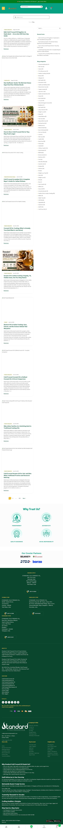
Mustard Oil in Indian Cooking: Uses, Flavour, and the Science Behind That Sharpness (15, 326)
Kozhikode (43, 790)
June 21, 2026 (16, 374)
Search (41, 7)
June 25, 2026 (16, 273)
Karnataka (17, 786)
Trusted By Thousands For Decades (13, 795)
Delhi (5, 790)
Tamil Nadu (12, 786)
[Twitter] (15, 702)
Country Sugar (49, 803)
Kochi (47, 790)
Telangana (34, 786)
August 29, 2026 (16, 29)
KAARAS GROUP (12, 820)
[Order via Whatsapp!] (59, 825)
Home (30, 22)
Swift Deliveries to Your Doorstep (13, 777)
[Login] (19, 826)
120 (19, 498)
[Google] (3, 702)
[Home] (6, 826)
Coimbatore (56, 790)
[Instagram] (12, 702)
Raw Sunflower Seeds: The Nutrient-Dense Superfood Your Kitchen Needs (17, 84)
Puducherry (51, 790)
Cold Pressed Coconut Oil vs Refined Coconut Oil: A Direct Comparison (15, 378)
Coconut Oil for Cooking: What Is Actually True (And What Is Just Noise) (17, 229)
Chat (31, 827)
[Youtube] (6, 702)
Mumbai (8, 790)
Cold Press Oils (6, 80)
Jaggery (54, 803)
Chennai (5, 779)
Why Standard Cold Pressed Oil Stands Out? (16, 764)
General (5, 322)
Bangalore (39, 779)
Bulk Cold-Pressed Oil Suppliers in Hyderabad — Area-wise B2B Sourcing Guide (16, 34)
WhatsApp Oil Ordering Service (10, 814)
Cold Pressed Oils (35, 803)
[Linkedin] (18, 702)
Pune (12, 790)
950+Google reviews (15, 772)
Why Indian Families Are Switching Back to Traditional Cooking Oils (17, 427)
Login (19, 827)
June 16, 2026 (16, 471)
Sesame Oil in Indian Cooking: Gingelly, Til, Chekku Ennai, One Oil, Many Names (17, 277)
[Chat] (31, 826)
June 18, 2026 (16, 423)
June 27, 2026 (16, 129)
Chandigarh (28, 790)
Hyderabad (11, 779)
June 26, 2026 (19, 176)
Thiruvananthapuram (35, 790)
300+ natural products (13, 774)
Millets (3, 805)
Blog (33, 22)
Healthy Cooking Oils (8, 29)
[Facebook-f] (9, 702)
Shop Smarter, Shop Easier (10, 808)
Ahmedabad (19, 790)
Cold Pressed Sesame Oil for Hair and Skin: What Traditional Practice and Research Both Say (18, 475)
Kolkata (14, 790)
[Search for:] (49, 28)
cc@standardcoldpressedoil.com (9, 733)
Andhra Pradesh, (26, 786)
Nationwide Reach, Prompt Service (13, 784)
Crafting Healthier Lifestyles (11, 801)
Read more (6, 49)
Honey (43, 803)
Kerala (21, 786)
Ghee (41, 803)
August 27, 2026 (14, 80)
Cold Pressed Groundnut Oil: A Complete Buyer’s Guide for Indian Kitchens (17, 180)
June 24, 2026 (11, 322)
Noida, (24, 790)
